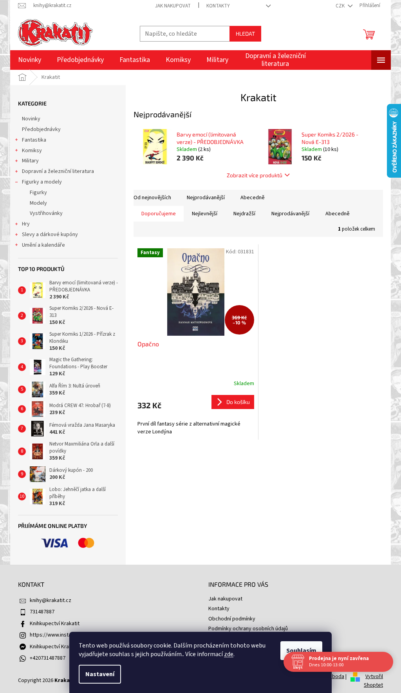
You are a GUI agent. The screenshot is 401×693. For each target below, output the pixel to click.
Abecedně (252, 198)
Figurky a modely (42, 182)
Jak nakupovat (173, 5)
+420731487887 (47, 658)
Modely (38, 203)
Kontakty (218, 5)
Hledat (245, 33)
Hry (26, 224)
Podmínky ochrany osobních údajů (248, 629)
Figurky (38, 192)
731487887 (42, 612)
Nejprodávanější (206, 198)
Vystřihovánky (46, 213)
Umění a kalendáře (43, 245)
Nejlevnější (204, 214)
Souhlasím (301, 650)
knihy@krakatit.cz (50, 600)
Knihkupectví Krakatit (54, 624)
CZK (341, 5)
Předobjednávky (41, 129)
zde (228, 654)
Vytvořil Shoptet (373, 681)
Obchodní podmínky (231, 619)
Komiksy (32, 151)
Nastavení (99, 674)
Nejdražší (244, 214)
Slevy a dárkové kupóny (50, 234)
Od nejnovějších (152, 198)
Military (30, 161)
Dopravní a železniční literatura (58, 171)
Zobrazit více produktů (254, 175)
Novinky (31, 119)
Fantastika (34, 140)
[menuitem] (29, 60)
